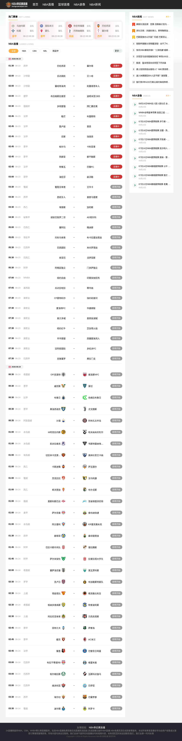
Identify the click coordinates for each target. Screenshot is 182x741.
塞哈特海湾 (60, 86)
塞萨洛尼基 (55, 570)
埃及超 (26, 455)
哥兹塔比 (56, 593)
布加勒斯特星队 (95, 582)
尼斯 (63, 136)
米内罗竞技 (92, 247)
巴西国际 (61, 247)
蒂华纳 (90, 288)
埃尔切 (57, 697)
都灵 (58, 639)
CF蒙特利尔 (60, 298)
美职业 (26, 298)
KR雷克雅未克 (95, 524)
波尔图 (57, 708)
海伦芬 (62, 177)
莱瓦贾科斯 (93, 570)
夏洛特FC (61, 308)
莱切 (90, 386)
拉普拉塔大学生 (95, 559)
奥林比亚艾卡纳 (95, 455)
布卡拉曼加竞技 (94, 237)
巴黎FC (90, 167)
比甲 (25, 397)
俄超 (25, 501)
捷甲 (25, 96)
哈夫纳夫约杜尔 (95, 432)
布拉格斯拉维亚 (58, 96)
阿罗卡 (91, 708)
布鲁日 (57, 397)
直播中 (116, 66)
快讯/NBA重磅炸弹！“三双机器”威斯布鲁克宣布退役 (159, 50)
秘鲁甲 (26, 217)
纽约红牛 (61, 328)
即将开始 (116, 187)
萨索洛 (91, 628)
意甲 (25, 146)
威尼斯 (57, 386)
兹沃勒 (90, 177)
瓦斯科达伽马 (94, 674)
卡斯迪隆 (56, 467)
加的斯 (90, 207)
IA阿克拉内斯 (54, 432)
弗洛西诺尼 (55, 409)
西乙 (25, 207)
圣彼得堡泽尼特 (95, 501)
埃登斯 (62, 207)
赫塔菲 (57, 536)
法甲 (25, 116)
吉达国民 (61, 76)
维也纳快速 (93, 513)
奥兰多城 (61, 318)
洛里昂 (90, 136)
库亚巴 (62, 258)
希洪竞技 (56, 490)
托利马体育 (60, 237)
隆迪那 (90, 227)
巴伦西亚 (61, 66)
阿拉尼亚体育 (54, 616)
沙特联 (26, 76)
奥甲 (25, 512)
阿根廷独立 (60, 268)
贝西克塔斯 (93, 616)
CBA (35, 51)
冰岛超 (26, 432)
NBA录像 (79, 4)
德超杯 (26, 106)
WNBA (26, 277)
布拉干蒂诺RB (54, 662)
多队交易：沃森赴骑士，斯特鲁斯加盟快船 (155, 30)
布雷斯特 (91, 116)
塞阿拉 (62, 227)
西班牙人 (61, 197)
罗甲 (25, 582)
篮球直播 (64, 4)
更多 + (168, 17)
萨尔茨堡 (56, 513)
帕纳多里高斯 (54, 605)
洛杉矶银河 (92, 298)
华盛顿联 (91, 308)
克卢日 (57, 582)
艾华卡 (90, 187)
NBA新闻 (95, 4)
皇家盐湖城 (92, 318)
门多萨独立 (92, 268)
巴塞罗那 (92, 697)
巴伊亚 (91, 685)
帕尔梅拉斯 (55, 674)
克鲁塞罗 (61, 358)
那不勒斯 (91, 157)
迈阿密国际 (60, 348)
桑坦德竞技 (93, 536)
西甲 (25, 66)
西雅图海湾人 (93, 338)
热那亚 (62, 157)
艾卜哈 (90, 76)
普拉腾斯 (92, 547)
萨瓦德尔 (92, 467)
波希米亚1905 (93, 96)
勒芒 (63, 116)
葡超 (25, 187)
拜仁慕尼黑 (92, 106)
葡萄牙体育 (60, 187)
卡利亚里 (91, 146)
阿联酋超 (27, 420)
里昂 (89, 126)
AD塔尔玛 (91, 217)
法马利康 (92, 478)
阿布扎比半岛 (94, 420)
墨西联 (26, 288)
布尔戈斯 (92, 490)
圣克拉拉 (56, 478)
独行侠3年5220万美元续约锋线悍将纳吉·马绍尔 (157, 82)
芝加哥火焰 (92, 328)
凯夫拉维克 (55, 444)
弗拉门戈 (91, 358)
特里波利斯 (93, 605)
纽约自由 (61, 278)
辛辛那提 (61, 338)
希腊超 (26, 374)
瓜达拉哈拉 (60, 288)
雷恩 (58, 651)
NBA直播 (48, 4)
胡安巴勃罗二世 (58, 217)
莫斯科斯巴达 (54, 501)
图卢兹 (62, 126)
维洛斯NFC (93, 374)
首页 (35, 4)
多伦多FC (91, 348)
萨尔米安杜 (55, 559)
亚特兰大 (56, 628)
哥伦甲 (26, 237)
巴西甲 (26, 247)
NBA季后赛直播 (97, 727)
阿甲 (25, 267)
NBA (24, 51)
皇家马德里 (92, 197)
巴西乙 (26, 227)
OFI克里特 (56, 374)
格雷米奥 (92, 662)
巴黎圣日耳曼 (94, 651)
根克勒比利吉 (94, 593)
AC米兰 (92, 639)
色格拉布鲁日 (94, 397)
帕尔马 (62, 146)
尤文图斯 (92, 409)
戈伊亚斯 (91, 258)
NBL (45, 51)
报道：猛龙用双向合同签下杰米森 (151, 63)
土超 (25, 593)
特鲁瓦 (62, 167)
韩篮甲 (56, 51)
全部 (13, 51)
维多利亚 (56, 685)
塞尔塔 (90, 66)
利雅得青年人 (93, 86)
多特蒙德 (61, 106)
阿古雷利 (56, 524)
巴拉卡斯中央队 (53, 547)
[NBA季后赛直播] (18, 8)
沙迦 (58, 420)
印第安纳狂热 (93, 278)
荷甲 (25, 177)
